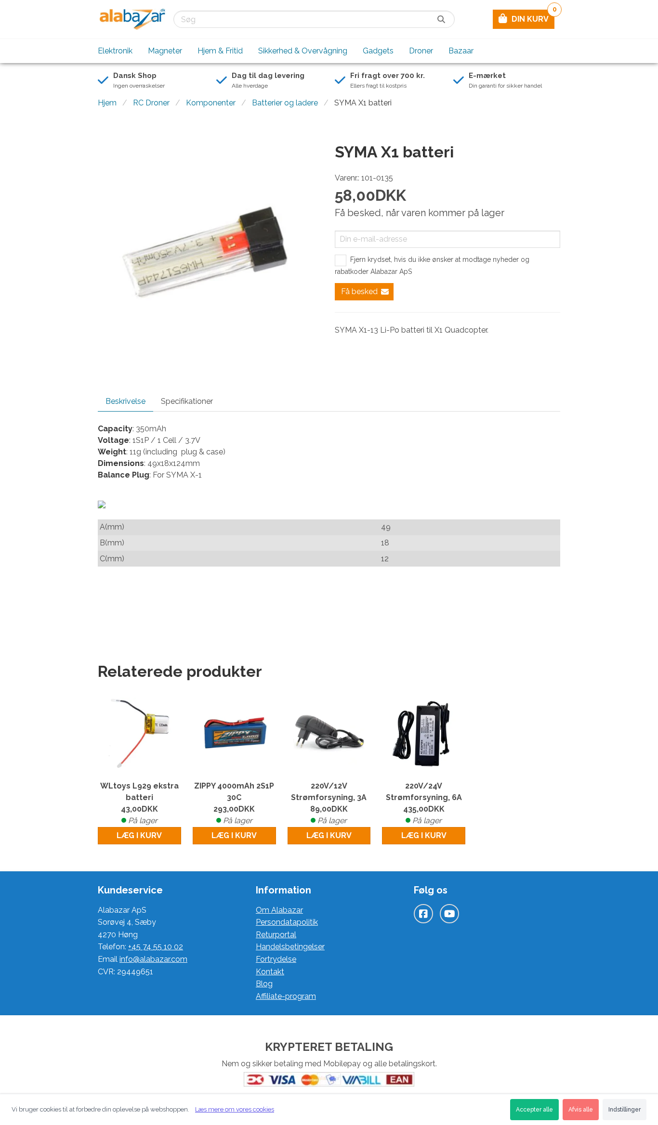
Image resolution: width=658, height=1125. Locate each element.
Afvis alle (580, 1109)
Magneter (165, 50)
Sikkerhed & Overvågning (302, 50)
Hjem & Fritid (220, 50)
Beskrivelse (125, 401)
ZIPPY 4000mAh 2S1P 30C (234, 803)
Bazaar (461, 50)
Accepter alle (534, 1109)
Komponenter (211, 102)
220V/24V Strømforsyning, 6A (424, 803)
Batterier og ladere (285, 102)
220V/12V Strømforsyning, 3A (329, 803)
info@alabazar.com (153, 959)
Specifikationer (187, 401)
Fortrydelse (276, 959)
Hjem (107, 102)
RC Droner (151, 102)
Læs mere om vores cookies (234, 1109)
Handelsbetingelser (290, 946)
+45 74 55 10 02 (155, 946)
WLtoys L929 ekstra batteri (139, 803)
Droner (421, 50)
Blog (264, 983)
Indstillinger (624, 1109)
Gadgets (378, 50)
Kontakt (270, 971)
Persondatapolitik (287, 922)
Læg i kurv (139, 835)
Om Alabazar (279, 910)
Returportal (276, 934)
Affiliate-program (286, 996)
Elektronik (115, 50)
